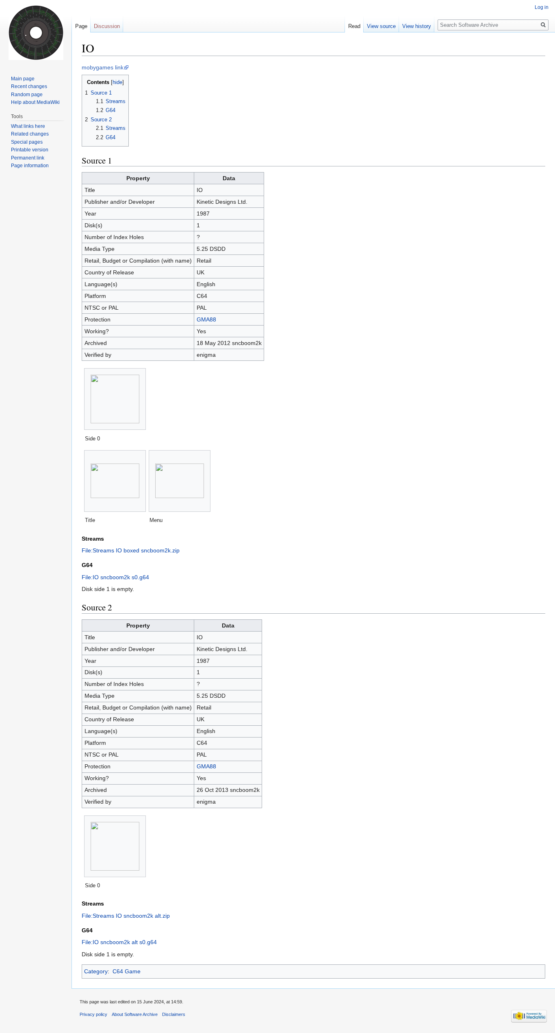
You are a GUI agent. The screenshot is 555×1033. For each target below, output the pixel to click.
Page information (30, 165)
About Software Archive (135, 1014)
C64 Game (127, 971)
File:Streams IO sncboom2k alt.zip (126, 915)
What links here (28, 126)
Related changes (30, 134)
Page (81, 26)
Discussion (107, 26)
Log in (541, 7)
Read (354, 26)
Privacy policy (93, 1014)
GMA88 (206, 319)
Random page (27, 94)
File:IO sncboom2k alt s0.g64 (119, 942)
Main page (23, 79)
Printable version (29, 150)
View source (381, 26)
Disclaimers (173, 1014)
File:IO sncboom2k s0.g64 (115, 577)
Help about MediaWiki (35, 102)
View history (416, 26)
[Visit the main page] (35, 32)
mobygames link (103, 67)
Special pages (27, 142)
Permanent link (27, 158)
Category (96, 971)
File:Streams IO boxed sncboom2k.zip (131, 550)
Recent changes (29, 86)
